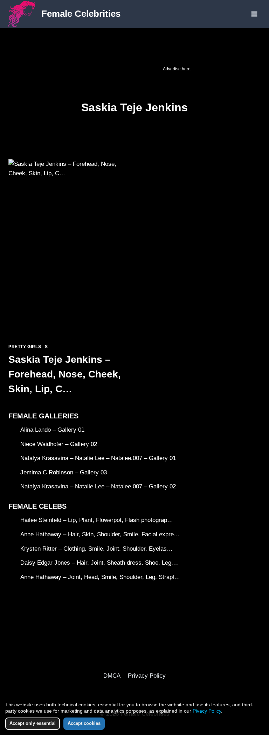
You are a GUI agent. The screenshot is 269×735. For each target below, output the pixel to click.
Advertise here (177, 68)
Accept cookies (84, 723)
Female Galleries (43, 416)
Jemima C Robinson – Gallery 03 (63, 472)
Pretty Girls (24, 346)
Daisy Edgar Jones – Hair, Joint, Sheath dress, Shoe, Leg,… (99, 562)
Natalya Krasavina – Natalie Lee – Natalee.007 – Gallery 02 (98, 486)
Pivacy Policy (207, 711)
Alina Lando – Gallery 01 (52, 429)
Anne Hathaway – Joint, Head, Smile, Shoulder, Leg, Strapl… (100, 577)
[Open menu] (254, 13)
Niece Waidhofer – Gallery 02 (58, 444)
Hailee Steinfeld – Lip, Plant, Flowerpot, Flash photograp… (96, 520)
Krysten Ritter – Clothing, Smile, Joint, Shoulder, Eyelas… (96, 548)
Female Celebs (37, 506)
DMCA (111, 675)
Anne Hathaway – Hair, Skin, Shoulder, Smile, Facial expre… (100, 534)
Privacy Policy (147, 675)
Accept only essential (32, 723)
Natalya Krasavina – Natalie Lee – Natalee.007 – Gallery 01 (98, 458)
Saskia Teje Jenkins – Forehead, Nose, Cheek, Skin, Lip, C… (64, 374)
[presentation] (67, 248)
